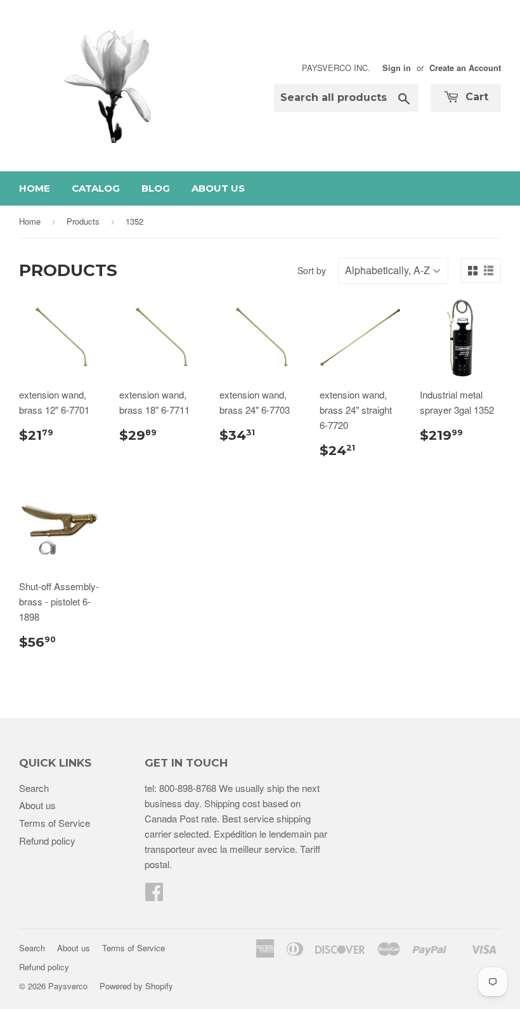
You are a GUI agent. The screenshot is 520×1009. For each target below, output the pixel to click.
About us (218, 188)
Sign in (396, 68)
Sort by (311, 270)
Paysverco (68, 986)
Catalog (96, 188)
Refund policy (47, 840)
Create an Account (465, 68)
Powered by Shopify (136, 986)
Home (34, 188)
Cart (475, 97)
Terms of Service (54, 822)
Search (34, 788)
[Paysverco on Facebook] (154, 895)
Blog (155, 188)
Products (83, 221)
